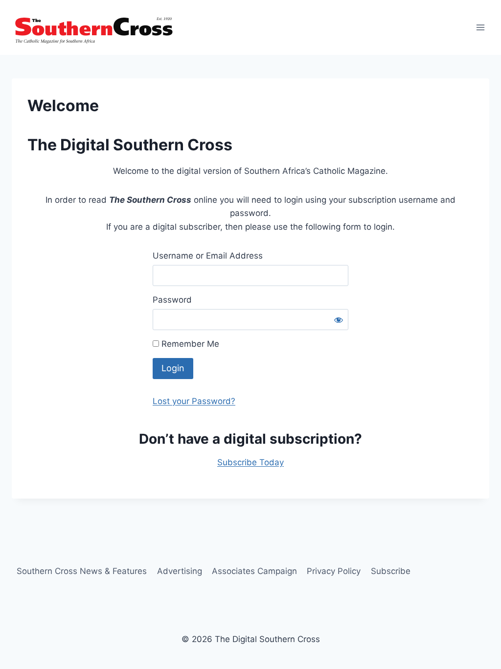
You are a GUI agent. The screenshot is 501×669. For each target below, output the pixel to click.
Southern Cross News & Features (82, 571)
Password (172, 300)
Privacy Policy (334, 571)
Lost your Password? (194, 401)
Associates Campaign (254, 571)
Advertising (179, 571)
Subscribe (390, 571)
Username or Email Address (208, 256)
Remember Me (189, 344)
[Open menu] (480, 27)
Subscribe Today (250, 462)
